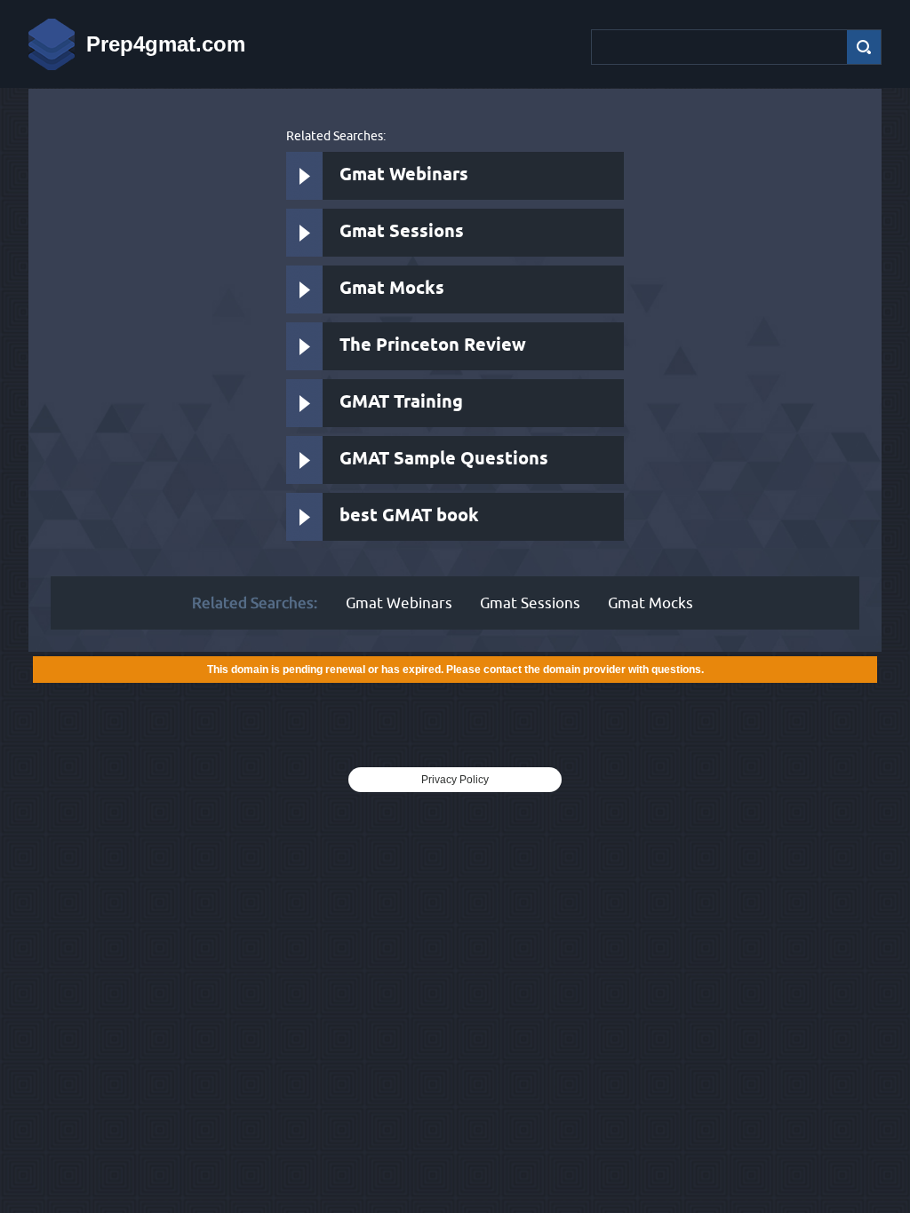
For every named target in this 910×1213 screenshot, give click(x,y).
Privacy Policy (455, 779)
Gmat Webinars (403, 175)
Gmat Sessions (401, 232)
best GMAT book (409, 516)
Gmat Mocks (391, 289)
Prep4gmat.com (165, 44)
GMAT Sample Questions (443, 460)
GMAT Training (401, 403)
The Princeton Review (432, 346)
